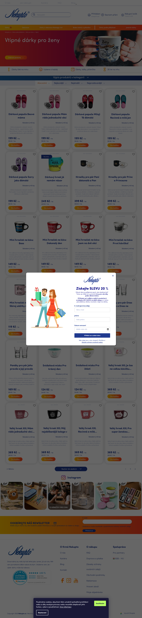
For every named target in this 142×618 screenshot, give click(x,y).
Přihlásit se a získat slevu (92, 335)
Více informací (65, 607)
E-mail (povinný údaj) (82, 306)
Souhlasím (100, 603)
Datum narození (80, 325)
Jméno (76, 316)
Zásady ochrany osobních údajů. (92, 342)
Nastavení (42, 612)
